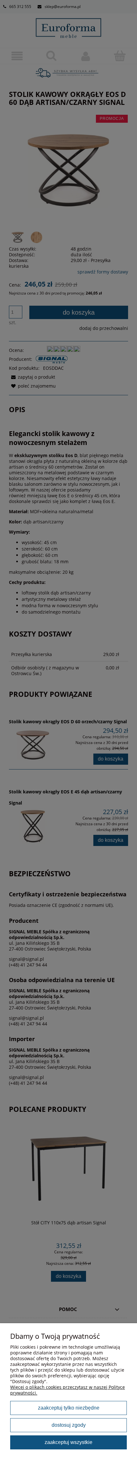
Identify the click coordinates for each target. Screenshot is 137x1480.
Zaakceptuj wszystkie (68, 1442)
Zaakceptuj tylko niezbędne (68, 1408)
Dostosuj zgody (69, 1425)
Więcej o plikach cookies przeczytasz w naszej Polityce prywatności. (67, 1390)
